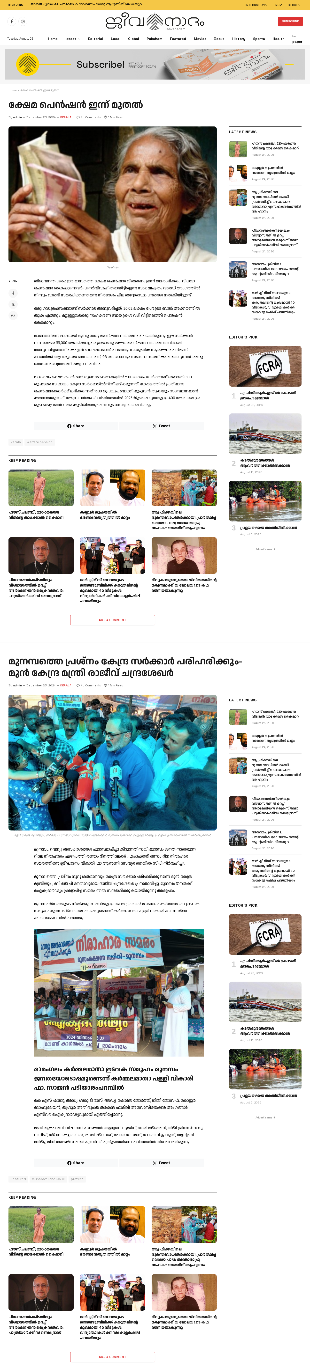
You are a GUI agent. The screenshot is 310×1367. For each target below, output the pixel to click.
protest (77, 1179)
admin (17, 117)
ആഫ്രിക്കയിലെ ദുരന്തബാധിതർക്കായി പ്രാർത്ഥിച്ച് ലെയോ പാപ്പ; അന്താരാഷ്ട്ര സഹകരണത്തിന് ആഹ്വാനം (184, 520)
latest (70, 39)
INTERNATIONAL (257, 5)
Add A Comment (112, 620)
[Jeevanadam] (155, 21)
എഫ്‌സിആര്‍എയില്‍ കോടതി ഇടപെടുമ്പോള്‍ (268, 395)
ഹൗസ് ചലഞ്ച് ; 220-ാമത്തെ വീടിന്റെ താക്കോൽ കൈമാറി (35, 515)
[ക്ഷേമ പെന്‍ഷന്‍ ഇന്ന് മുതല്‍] (112, 194)
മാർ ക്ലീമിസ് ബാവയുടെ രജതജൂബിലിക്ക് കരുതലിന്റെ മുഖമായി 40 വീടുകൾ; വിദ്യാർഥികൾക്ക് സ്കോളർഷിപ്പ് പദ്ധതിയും (91, 4)
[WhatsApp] (13, 315)
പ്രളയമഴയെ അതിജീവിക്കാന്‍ (268, 528)
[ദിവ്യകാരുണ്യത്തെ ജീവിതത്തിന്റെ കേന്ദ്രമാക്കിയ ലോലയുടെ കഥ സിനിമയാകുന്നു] (184, 555)
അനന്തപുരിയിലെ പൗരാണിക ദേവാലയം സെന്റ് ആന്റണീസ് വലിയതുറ (275, 269)
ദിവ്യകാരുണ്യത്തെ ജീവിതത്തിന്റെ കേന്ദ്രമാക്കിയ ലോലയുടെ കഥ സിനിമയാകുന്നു (184, 585)
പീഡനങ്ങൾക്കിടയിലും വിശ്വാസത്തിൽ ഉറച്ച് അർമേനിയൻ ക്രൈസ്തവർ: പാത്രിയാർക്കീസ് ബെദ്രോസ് (35, 588)
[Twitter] (13, 304)
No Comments (91, 117)
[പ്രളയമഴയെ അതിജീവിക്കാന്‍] (265, 501)
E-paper (297, 39)
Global (133, 39)
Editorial (95, 39)
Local (115, 39)
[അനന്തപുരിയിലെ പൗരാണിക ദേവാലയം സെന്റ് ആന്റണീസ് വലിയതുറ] (238, 269)
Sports (259, 39)
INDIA (278, 5)
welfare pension (40, 442)
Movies (200, 39)
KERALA (294, 5)
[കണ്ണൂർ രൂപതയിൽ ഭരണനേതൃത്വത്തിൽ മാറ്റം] (112, 488)
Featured (178, 39)
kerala (65, 117)
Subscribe (290, 21)
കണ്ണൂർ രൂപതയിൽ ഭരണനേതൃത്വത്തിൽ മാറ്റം (105, 515)
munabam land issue (48, 1179)
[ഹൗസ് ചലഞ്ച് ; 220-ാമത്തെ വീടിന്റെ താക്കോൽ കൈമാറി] (41, 488)
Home (53, 39)
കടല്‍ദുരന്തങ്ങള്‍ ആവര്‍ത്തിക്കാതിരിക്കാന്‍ (265, 463)
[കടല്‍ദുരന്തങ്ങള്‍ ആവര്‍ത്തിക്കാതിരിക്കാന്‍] (265, 433)
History (238, 39)
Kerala (65, 685)
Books (219, 39)
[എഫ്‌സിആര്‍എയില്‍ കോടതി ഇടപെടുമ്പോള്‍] (265, 366)
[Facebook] (13, 293)
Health (279, 39)
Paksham (154, 39)
